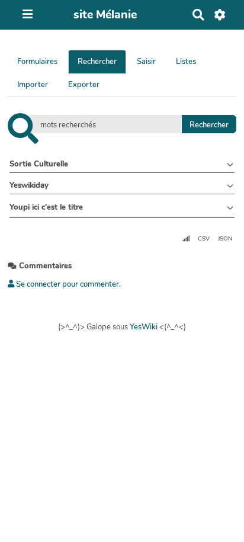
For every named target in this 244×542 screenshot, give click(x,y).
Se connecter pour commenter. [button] (67, 284)
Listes (186, 61)
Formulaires (37, 61)
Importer (32, 84)
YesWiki (144, 327)
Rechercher (97, 61)
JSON (225, 239)
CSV (204, 239)
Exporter (83, 84)
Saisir (146, 61)
